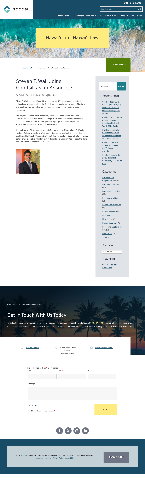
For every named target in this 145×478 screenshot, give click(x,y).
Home (60, 16)
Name (30, 371)
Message (31, 384)
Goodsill (30, 95)
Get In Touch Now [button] (118, 65)
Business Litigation (110, 184)
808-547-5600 (133, 3)
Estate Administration (111, 205)
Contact (130, 16)
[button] (136, 472)
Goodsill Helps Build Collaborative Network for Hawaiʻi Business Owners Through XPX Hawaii (111, 108)
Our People (79, 16)
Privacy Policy (58, 458)
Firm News (52, 95)
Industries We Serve (94, 16)
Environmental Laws (111, 198)
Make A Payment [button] (116, 457)
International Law (109, 223)
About (67, 16)
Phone (90, 371)
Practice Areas (110, 16)
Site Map (48, 458)
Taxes (104, 238)
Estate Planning (109, 211)
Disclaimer (32, 405)
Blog (123, 16)
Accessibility (69, 458)
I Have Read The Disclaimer (43, 411)
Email (60, 371)
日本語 (139, 16)
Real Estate (107, 234)
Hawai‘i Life (107, 219)
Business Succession (111, 191)
